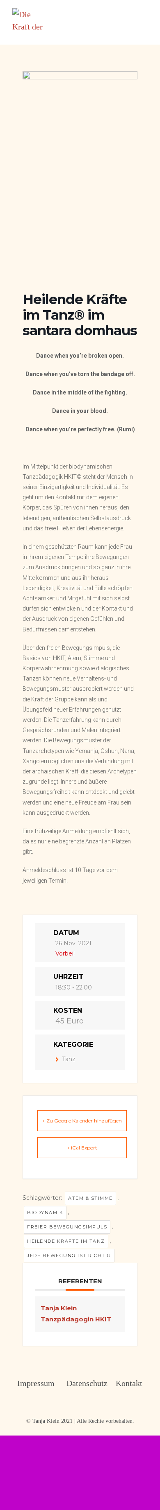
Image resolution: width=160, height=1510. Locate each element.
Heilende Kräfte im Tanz (66, 1241)
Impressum (31, 1383)
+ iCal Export (82, 1148)
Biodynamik (45, 1212)
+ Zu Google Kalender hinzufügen (82, 1121)
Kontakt (129, 1383)
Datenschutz (80, 1383)
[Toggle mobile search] (129, 12)
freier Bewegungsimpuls (67, 1227)
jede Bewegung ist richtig (69, 1255)
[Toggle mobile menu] (144, 12)
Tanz (68, 1059)
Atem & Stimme (90, 1198)
